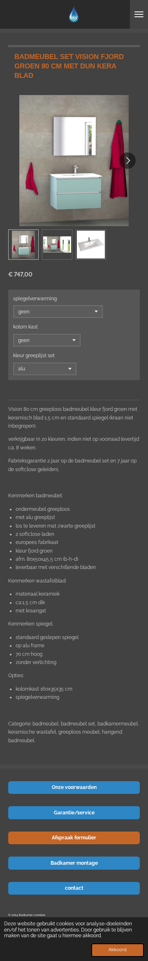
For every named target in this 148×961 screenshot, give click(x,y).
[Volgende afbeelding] (127, 160)
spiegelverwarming (35, 298)
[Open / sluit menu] (139, 14)
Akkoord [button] (118, 949)
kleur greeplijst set (34, 355)
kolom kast (25, 327)
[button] (23, 244)
